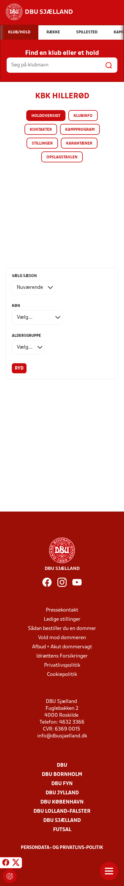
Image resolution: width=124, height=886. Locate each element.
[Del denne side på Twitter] (16, 863)
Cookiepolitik (62, 674)
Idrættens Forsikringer (62, 656)
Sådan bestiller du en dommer (62, 628)
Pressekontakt (62, 610)
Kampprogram (80, 130)
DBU (62, 765)
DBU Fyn (62, 783)
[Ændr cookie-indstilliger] (10, 876)
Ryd (19, 368)
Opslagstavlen (62, 157)
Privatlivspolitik (62, 665)
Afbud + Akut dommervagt (62, 647)
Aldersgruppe (26, 336)
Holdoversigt (45, 116)
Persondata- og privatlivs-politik (62, 848)
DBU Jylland (62, 793)
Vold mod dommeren (62, 637)
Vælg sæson (24, 276)
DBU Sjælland (62, 820)
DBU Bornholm (62, 774)
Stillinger (42, 143)
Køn (16, 306)
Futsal (62, 829)
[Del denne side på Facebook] (5, 863)
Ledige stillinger (62, 619)
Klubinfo (83, 116)
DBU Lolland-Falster (62, 811)
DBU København (62, 802)
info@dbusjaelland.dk (62, 736)
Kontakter (41, 130)
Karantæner (79, 143)
